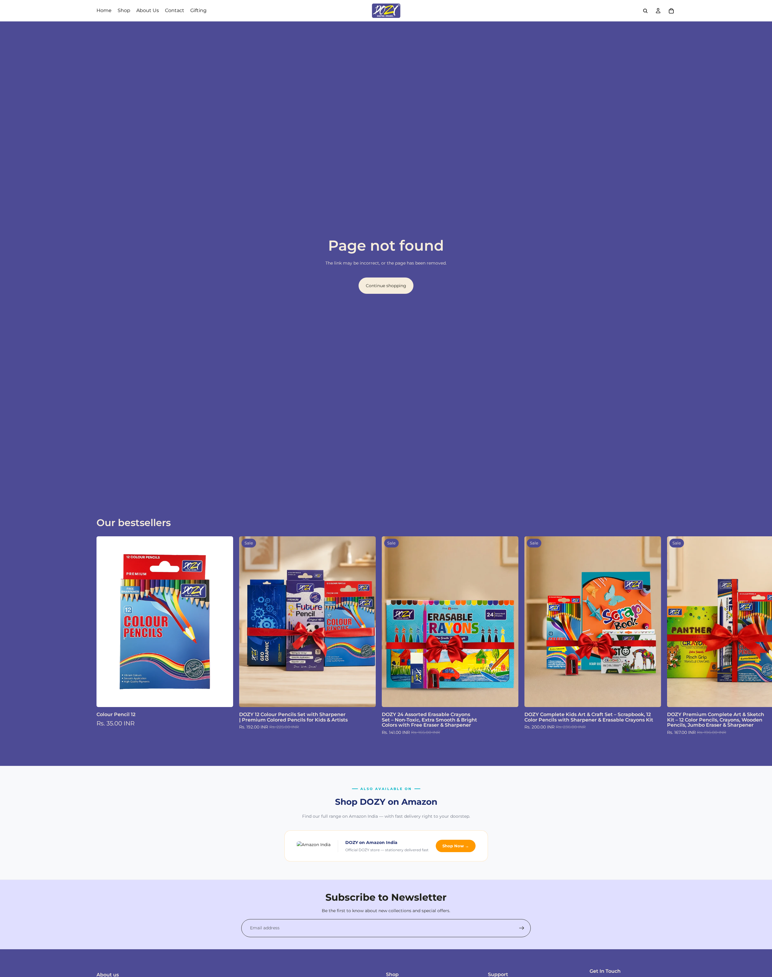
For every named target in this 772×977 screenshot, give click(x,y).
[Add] (223, 698)
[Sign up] (521, 928)
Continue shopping (386, 285)
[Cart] (671, 10)
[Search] (645, 10)
